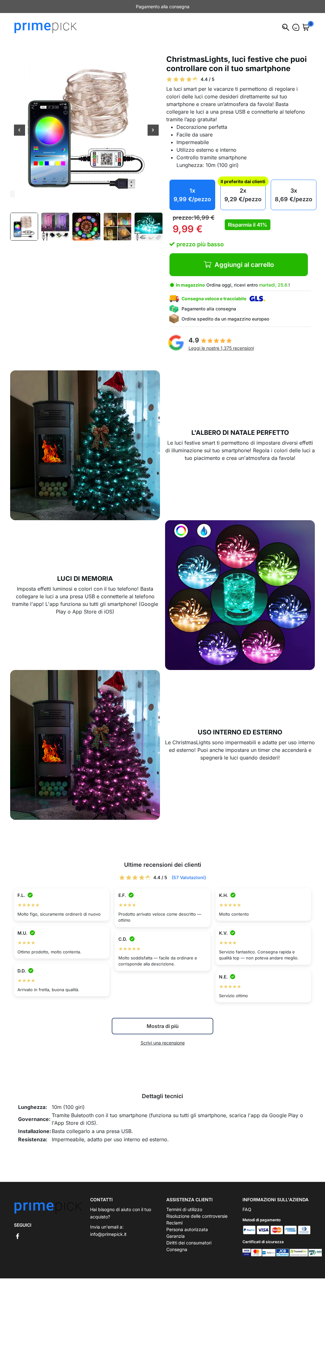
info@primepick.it (108, 1234)
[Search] (286, 27)
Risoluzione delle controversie (197, 1216)
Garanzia (175, 1236)
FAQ (246, 1209)
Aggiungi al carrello (244, 265)
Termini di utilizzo (184, 1209)
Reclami (174, 1222)
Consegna (176, 1249)
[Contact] (296, 27)
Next (153, 131)
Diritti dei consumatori (188, 1242)
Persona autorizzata (187, 1229)
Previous (19, 131)
